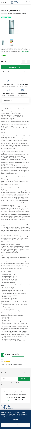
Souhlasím (15, 425)
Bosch (29, 72)
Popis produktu (6, 100)
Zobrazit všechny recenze (18, 356)
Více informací (25, 51)
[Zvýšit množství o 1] (28, 61)
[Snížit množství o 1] (23, 61)
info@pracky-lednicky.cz (17, 397)
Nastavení (15, 419)
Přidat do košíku (15, 67)
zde (21, 416)
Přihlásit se (24, 378)
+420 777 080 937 (17, 400)
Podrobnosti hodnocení (21, 13)
